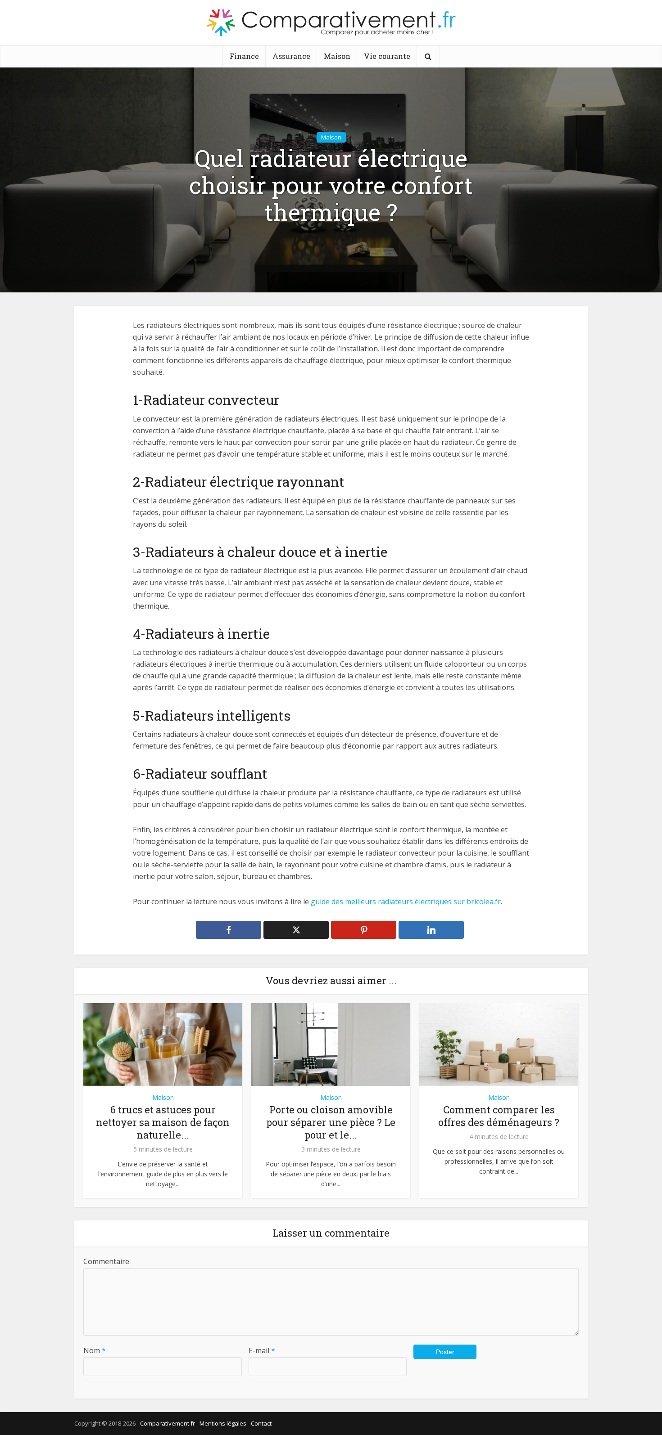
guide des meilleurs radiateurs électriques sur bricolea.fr (406, 901)
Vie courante (387, 56)
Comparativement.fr (167, 1423)
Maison (337, 56)
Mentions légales (223, 1423)
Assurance (291, 56)
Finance (244, 56)
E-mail (262, 1350)
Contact (261, 1423)
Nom (94, 1350)
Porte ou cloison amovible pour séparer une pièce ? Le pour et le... (330, 1122)
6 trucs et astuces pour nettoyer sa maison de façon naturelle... (163, 1122)
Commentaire (106, 1261)
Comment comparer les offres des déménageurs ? (498, 1116)
